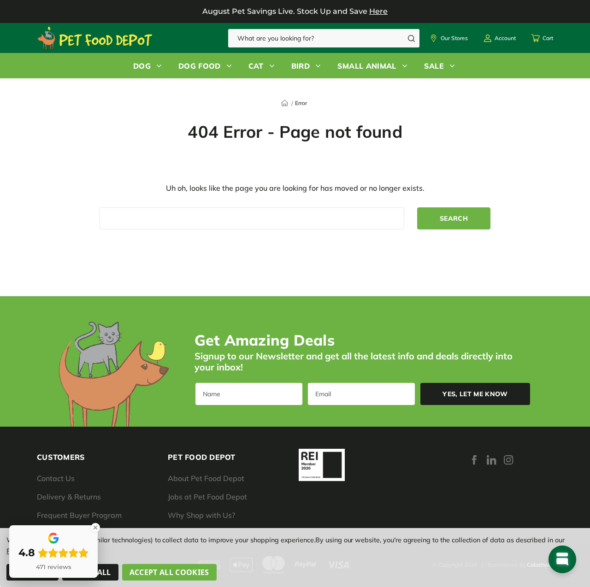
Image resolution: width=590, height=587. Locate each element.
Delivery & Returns (69, 496)
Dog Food (199, 65)
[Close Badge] (95, 527)
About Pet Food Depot (206, 478)
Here (378, 11)
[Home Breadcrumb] (285, 102)
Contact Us (56, 478)
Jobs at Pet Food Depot (207, 496)
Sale (434, 65)
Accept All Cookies (169, 572)
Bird (300, 65)
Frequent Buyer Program (79, 515)
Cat (256, 65)
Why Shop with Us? (201, 515)
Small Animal (366, 65)
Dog (142, 65)
